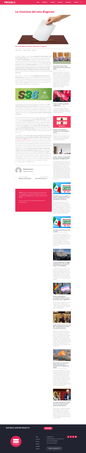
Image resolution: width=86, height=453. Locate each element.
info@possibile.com (50, 436)
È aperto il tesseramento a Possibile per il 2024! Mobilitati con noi (61, 131)
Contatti (76, 2)
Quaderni (68, 2)
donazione (24, 194)
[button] (81, 2)
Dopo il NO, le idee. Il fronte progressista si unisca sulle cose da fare (61, 67)
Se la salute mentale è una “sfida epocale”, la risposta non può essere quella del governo (61, 404)
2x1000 (31, 194)
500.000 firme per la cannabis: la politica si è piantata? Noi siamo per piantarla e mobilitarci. (61, 197)
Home (38, 2)
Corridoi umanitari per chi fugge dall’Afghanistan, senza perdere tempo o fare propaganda (61, 264)
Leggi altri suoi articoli (28, 171)
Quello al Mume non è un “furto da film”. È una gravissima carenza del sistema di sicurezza (62, 326)
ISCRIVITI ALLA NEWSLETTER (27, 205)
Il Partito (44, 2)
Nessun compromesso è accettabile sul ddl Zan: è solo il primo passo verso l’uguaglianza (61, 298)
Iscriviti (53, 2)
